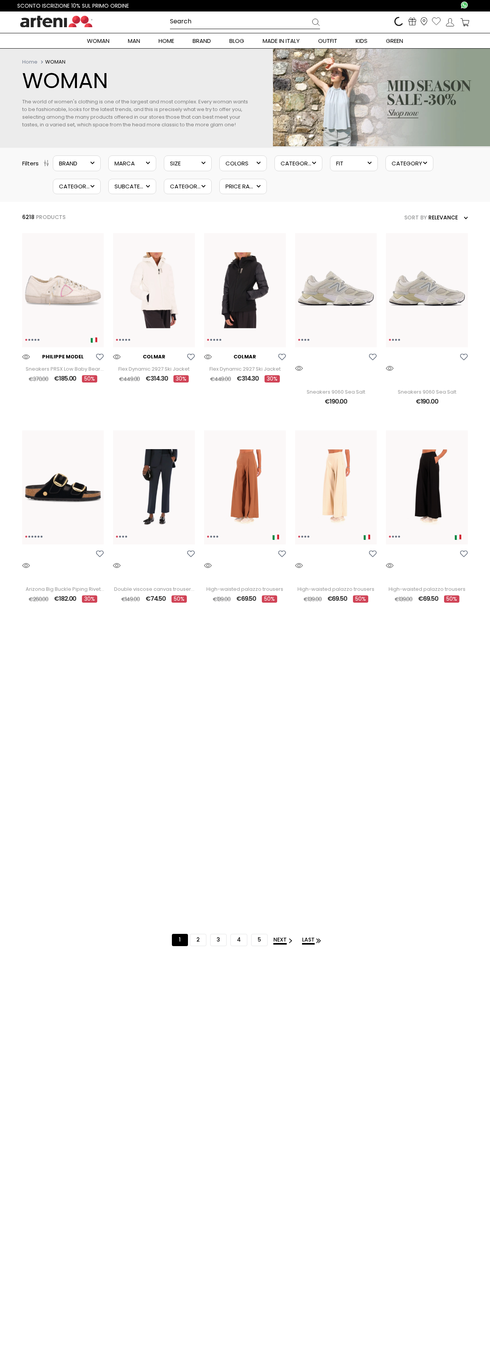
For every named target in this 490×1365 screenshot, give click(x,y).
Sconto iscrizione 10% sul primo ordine (73, 6)
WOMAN (55, 62)
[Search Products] (316, 23)
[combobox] (245, 22)
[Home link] (30, 61)
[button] (77, 163)
